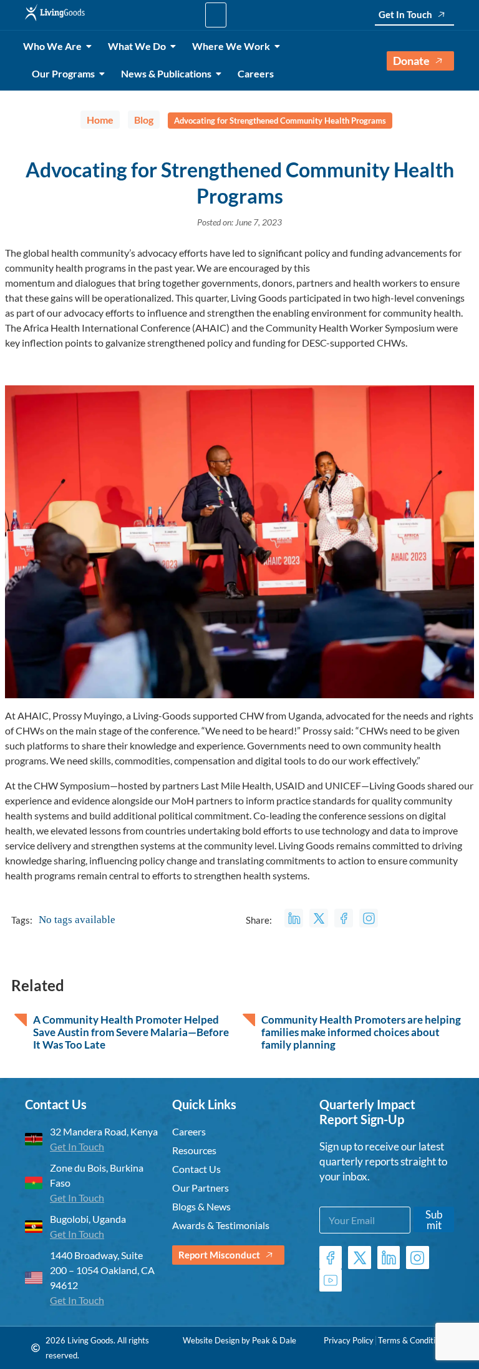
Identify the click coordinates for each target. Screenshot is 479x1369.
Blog (143, 120)
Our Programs (63, 73)
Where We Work (231, 46)
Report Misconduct (219, 1254)
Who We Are (52, 46)
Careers (256, 73)
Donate (411, 60)
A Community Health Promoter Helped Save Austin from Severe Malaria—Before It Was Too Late (131, 1032)
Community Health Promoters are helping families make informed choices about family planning (361, 1032)
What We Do (137, 46)
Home (100, 120)
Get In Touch (405, 14)
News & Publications (166, 73)
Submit (434, 1220)
